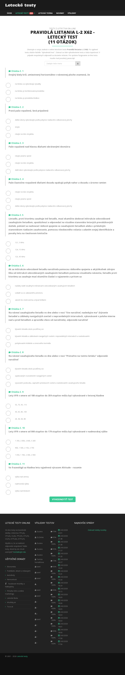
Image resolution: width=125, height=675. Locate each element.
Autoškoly (11, 575)
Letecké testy (25, 13)
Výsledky (72, 13)
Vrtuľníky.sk (11, 602)
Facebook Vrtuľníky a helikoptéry (15, 585)
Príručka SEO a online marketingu (14, 592)
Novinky (60, 13)
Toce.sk (10, 606)
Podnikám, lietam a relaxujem (19, 571)
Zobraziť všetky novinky (97, 530)
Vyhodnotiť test (62, 499)
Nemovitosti (12, 579)
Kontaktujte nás (19, 552)
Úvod (9, 13)
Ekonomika (11, 566)
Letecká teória (45, 13)
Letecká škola (12, 598)
